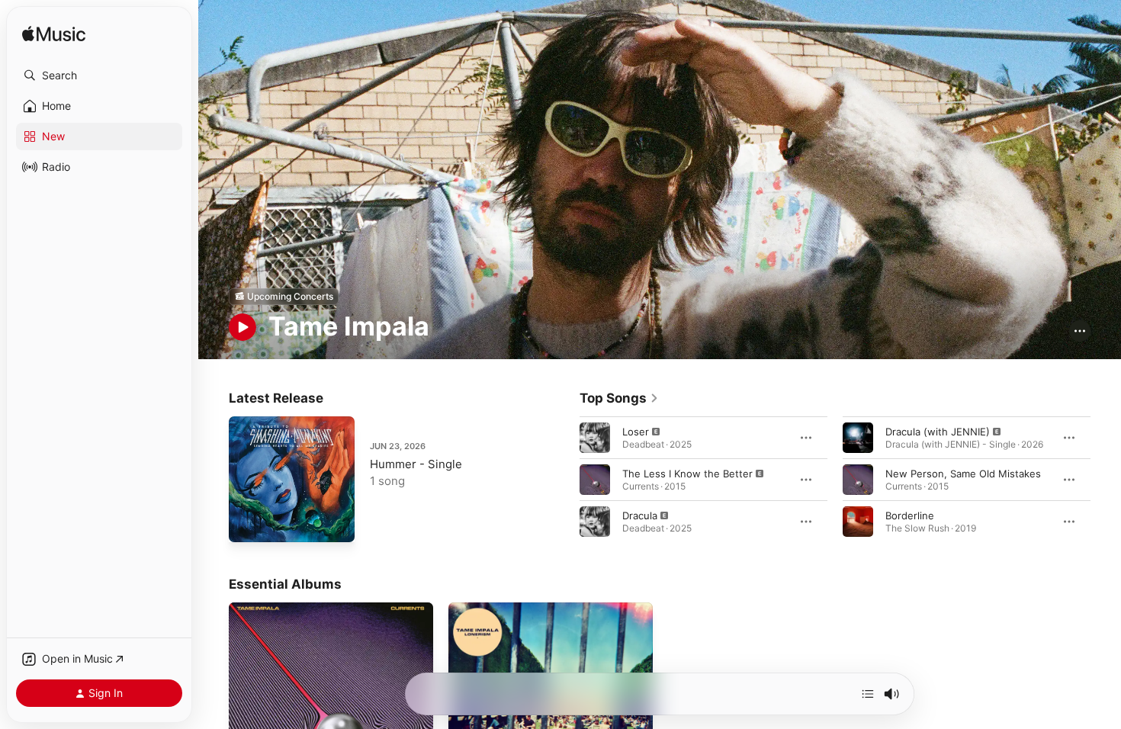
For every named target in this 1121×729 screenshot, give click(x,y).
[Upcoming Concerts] (284, 296)
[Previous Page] (564, 479)
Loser (635, 431)
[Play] (242, 327)
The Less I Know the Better (687, 473)
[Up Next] (868, 694)
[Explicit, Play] (595, 437)
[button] (99, 75)
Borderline (909, 515)
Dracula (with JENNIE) (937, 431)
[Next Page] (1105, 479)
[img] (53, 34)
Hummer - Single (416, 464)
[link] (619, 398)
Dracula (639, 515)
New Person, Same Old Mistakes (963, 473)
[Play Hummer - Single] (247, 523)
